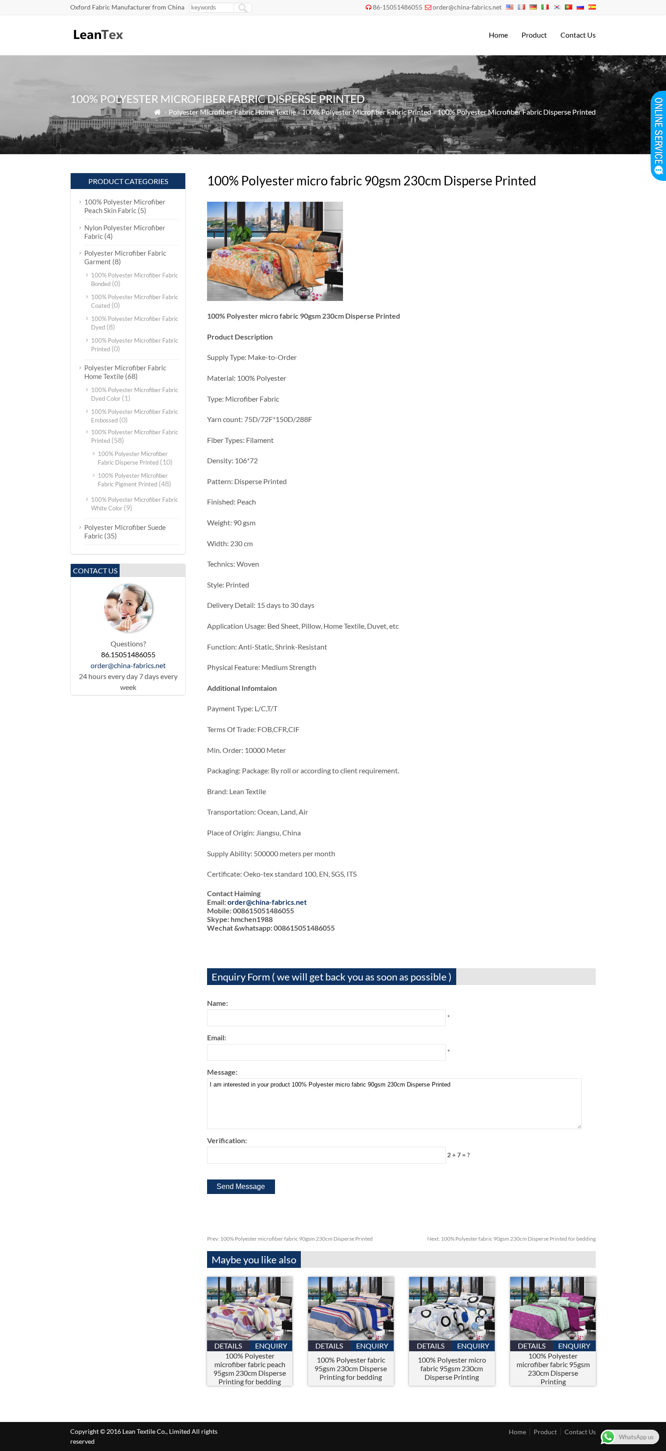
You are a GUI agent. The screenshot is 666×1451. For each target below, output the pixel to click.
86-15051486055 (397, 7)
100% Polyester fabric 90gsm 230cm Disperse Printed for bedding (511, 1238)
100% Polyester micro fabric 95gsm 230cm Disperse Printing (452, 1368)
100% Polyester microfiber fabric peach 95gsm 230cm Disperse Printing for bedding (249, 1368)
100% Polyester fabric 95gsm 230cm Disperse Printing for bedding (350, 1368)
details (228, 1345)
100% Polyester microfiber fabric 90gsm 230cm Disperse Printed (290, 1238)
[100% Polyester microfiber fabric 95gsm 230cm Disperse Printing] (553, 1337)
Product (534, 34)
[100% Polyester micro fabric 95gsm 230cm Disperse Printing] (452, 1337)
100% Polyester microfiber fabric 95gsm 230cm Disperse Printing (553, 1368)
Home (498, 34)
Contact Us (578, 34)
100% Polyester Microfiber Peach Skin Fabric (124, 206)
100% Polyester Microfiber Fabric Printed (366, 111)
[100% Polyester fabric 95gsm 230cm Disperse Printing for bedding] (351, 1337)
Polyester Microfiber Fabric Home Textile (232, 111)
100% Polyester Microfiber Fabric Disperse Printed (516, 111)
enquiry (271, 1345)
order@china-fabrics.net (467, 7)
